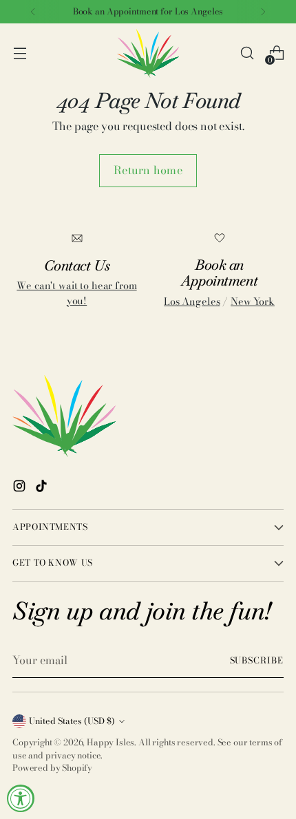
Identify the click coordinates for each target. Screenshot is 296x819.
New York (253, 301)
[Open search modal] (247, 53)
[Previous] (33, 11)
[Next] (263, 11)
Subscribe (257, 660)
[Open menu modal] (20, 53)
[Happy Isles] (148, 53)
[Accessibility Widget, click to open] (20, 798)
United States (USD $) (72, 720)
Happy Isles (110, 742)
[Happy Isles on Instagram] (20, 488)
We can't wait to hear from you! (76, 293)
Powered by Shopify (52, 767)
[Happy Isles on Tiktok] (42, 488)
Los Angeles (192, 301)
